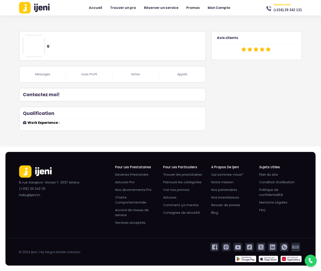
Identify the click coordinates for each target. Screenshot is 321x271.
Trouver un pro (123, 7)
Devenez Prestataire (131, 174)
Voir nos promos (176, 189)
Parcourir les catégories (182, 182)
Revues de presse (225, 205)
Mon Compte (219, 7)
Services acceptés (130, 222)
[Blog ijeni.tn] (295, 246)
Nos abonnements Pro (133, 189)
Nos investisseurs (225, 197)
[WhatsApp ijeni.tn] (284, 246)
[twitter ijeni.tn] (261, 246)
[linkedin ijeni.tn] (272, 246)
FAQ (262, 210)
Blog (214, 212)
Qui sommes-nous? (227, 174)
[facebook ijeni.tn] (214, 246)
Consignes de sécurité (181, 212)
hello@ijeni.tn (29, 195)
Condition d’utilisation (277, 182)
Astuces (169, 197)
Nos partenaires (224, 189)
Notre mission (222, 182)
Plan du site (268, 174)
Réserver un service (161, 7)
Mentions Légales (273, 202)
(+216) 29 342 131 (288, 10)
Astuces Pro (125, 182)
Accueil (95, 7)
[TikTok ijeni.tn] (249, 246)
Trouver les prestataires (182, 174)
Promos (193, 7)
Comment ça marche (181, 205)
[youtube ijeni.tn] (238, 246)
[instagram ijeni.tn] (226, 246)
